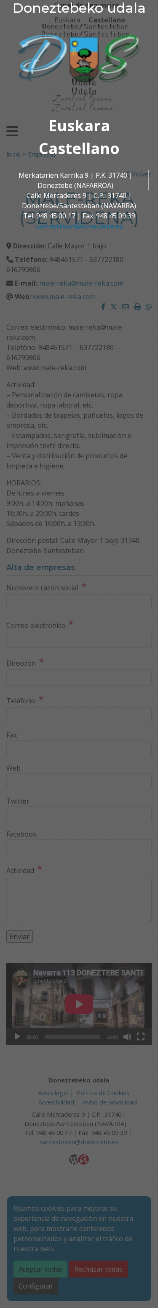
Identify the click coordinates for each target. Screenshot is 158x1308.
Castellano (79, 148)
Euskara (79, 125)
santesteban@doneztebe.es (79, 226)
